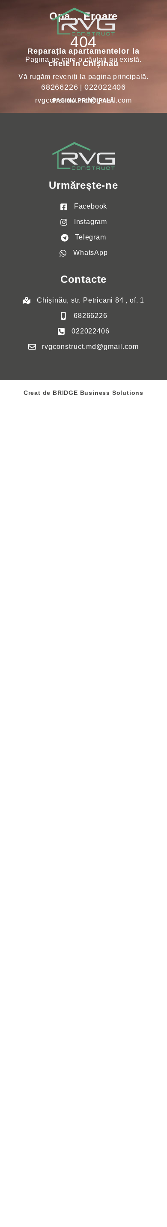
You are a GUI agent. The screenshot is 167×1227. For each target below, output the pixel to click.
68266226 (59, 87)
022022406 (105, 87)
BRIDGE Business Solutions (98, 392)
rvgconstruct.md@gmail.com (83, 100)
